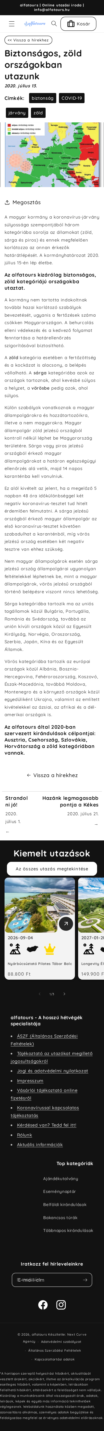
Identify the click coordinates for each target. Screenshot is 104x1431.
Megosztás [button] (27, 202)
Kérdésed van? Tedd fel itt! (47, 1125)
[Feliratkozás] (85, 1280)
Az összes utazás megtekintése (52, 868)
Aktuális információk (40, 1144)
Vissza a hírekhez (55, 775)
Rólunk (24, 1135)
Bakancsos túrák (60, 1217)
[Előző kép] (40, 994)
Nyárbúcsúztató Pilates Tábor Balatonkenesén (51, 963)
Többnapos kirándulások (68, 1230)
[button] (11, 23)
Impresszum (30, 1080)
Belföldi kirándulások (64, 1204)
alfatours (39, 1334)
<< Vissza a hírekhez (28, 40)
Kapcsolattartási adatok (55, 1359)
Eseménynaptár (59, 1191)
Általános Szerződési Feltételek (54, 1350)
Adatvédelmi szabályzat (61, 1342)
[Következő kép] (64, 994)
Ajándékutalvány (60, 1178)
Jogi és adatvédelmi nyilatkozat (52, 1070)
